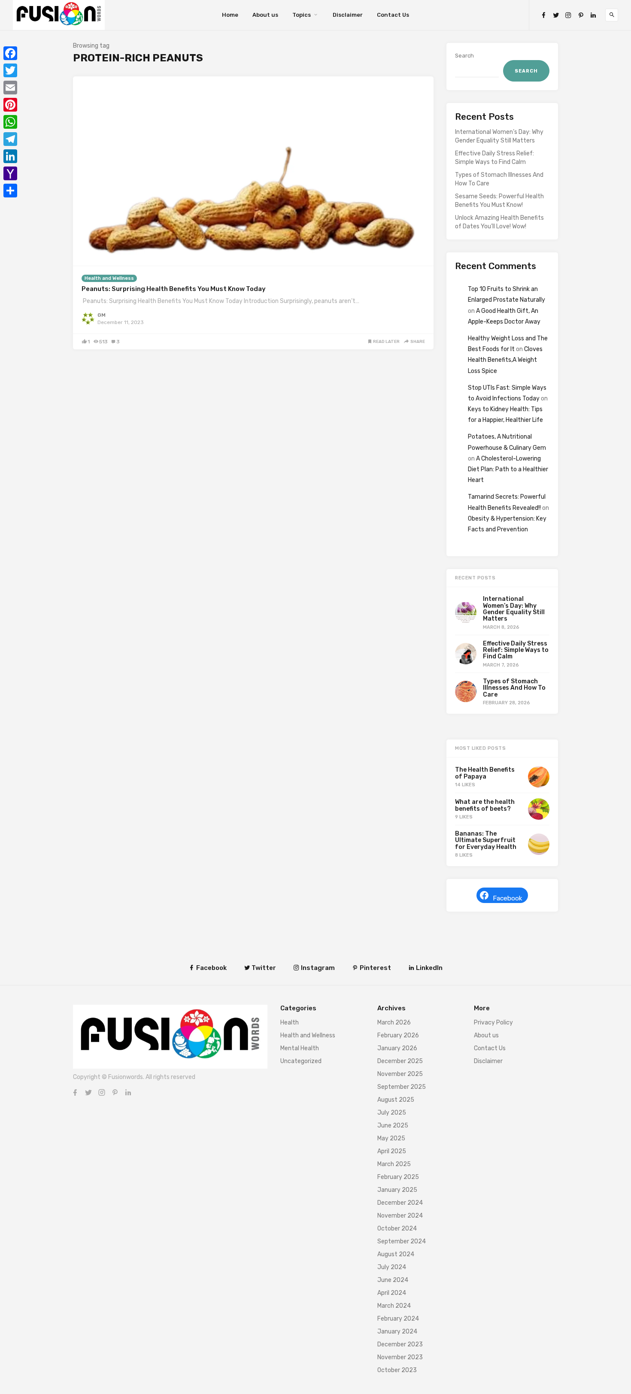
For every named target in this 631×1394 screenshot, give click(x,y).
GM (101, 315)
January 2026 (397, 1048)
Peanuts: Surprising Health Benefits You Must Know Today (174, 289)
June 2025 (392, 1125)
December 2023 (400, 1344)
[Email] (10, 87)
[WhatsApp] (10, 121)
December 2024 (400, 1202)
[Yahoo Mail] (10, 173)
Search (464, 55)
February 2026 (398, 1035)
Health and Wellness (109, 278)
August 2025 (395, 1099)
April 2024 (391, 1293)
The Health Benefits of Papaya (485, 773)
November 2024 (400, 1215)
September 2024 (401, 1241)
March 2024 (394, 1305)
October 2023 (397, 1370)
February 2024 (398, 1318)
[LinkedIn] (593, 15)
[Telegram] (10, 139)
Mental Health (299, 1048)
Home (230, 15)
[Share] (10, 190)
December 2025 (400, 1061)
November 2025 (400, 1074)
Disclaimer (348, 15)
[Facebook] (543, 15)
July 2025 (391, 1112)
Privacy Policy (493, 1022)
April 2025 (391, 1151)
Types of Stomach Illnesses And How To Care (499, 179)
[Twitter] (555, 15)
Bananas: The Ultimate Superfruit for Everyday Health (485, 840)
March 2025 (394, 1164)
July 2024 (391, 1267)
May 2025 (391, 1138)
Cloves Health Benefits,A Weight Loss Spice (505, 359)
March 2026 (394, 1022)
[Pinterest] (580, 15)
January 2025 (397, 1190)
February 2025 (398, 1177)
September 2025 (401, 1087)
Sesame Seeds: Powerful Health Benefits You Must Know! (499, 201)
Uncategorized (301, 1061)
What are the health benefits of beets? (485, 805)
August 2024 (395, 1254)
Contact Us (393, 15)
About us (265, 15)
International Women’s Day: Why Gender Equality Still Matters (499, 136)
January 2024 (397, 1331)
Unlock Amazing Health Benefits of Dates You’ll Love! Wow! (499, 222)
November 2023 (400, 1357)
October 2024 (397, 1228)
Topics (301, 15)
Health (289, 1022)
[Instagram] (568, 15)
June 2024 (392, 1280)
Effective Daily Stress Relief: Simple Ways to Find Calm (494, 158)
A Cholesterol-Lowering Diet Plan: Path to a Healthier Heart (508, 469)
